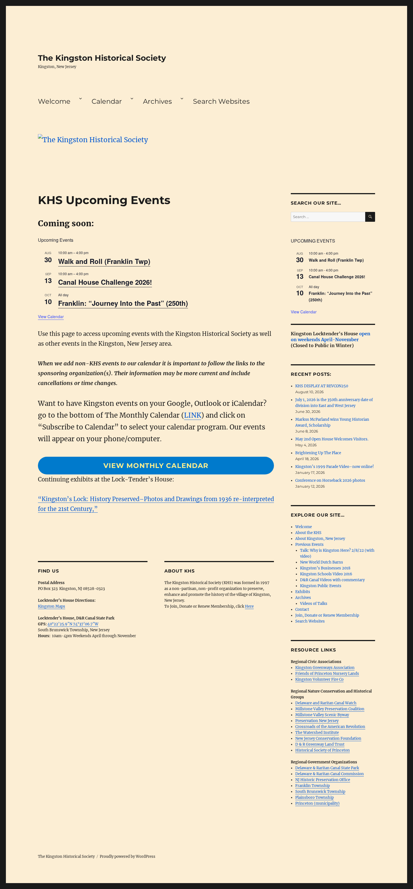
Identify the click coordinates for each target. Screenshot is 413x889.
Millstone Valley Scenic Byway (322, 714)
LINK (192, 415)
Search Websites (221, 101)
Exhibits (302, 591)
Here (249, 606)
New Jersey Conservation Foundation (328, 738)
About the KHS (308, 532)
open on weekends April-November (330, 336)
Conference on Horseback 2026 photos (330, 480)
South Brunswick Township (320, 791)
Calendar (107, 101)
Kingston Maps (51, 606)
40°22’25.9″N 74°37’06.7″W (72, 624)
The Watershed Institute (317, 732)
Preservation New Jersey (317, 720)
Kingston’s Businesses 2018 (325, 568)
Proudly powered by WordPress (127, 856)
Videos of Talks (313, 603)
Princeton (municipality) (317, 803)
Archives (157, 101)
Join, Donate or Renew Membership (327, 615)
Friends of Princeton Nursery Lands (327, 673)
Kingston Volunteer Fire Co (319, 679)
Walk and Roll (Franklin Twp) (104, 261)
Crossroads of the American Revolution (330, 726)
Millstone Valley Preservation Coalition (329, 709)
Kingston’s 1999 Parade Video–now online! (334, 466)
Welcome (54, 101)
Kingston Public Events (320, 585)
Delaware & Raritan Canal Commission (329, 774)
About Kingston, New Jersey (320, 538)
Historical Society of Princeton (322, 750)
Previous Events (309, 544)
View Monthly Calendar (156, 466)
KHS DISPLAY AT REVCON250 (321, 386)
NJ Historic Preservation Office (322, 779)
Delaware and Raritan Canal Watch (326, 703)
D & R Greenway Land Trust (319, 744)
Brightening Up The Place (318, 453)
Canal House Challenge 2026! (105, 282)
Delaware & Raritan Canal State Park (327, 768)
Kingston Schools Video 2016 (326, 574)
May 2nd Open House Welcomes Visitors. (331, 439)
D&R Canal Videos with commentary (332, 580)
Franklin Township (312, 785)
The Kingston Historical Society (102, 58)
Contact (302, 609)
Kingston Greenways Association (325, 667)
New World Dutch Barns (321, 562)
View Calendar (51, 316)
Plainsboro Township (314, 797)
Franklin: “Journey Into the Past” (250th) (123, 303)
